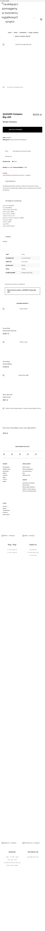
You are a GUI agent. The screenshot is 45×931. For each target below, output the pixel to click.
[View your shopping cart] (33, 20)
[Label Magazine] (30, 454)
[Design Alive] (22, 454)
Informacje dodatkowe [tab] (22, 151)
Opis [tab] (6, 151)
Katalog (5, 241)
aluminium (24, 261)
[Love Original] (7, 454)
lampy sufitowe (14, 139)
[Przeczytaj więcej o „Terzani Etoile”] (39, 334)
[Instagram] (9, 521)
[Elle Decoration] (14, 454)
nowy (23, 254)
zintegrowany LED (26, 272)
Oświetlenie (23, 139)
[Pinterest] (15, 521)
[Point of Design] (38, 454)
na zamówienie (25, 258)
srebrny (23, 269)
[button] (42, 139)
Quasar (23, 265)
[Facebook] (3, 521)
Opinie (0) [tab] (8, 156)
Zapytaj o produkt (15, 129)
